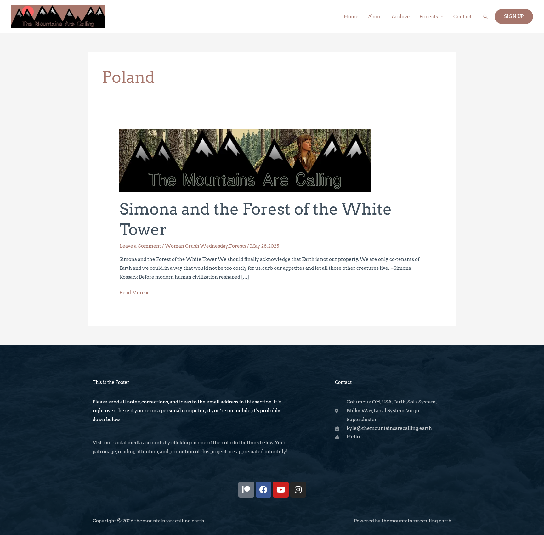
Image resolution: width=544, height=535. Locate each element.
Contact (462, 17)
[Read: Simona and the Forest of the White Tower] (245, 160)
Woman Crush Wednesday (196, 246)
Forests (237, 246)
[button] (485, 17)
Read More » (133, 292)
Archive (401, 17)
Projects (428, 17)
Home (351, 17)
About (375, 17)
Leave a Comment (140, 246)
